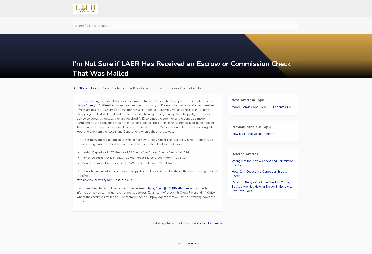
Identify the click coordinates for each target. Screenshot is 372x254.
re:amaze (193, 243)
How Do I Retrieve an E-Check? (253, 134)
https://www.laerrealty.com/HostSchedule (104, 180)
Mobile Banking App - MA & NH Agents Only (261, 107)
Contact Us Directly (210, 223)
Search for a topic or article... (93, 26)
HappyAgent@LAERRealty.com (98, 105)
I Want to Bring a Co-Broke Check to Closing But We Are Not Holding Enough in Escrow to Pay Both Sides (262, 186)
